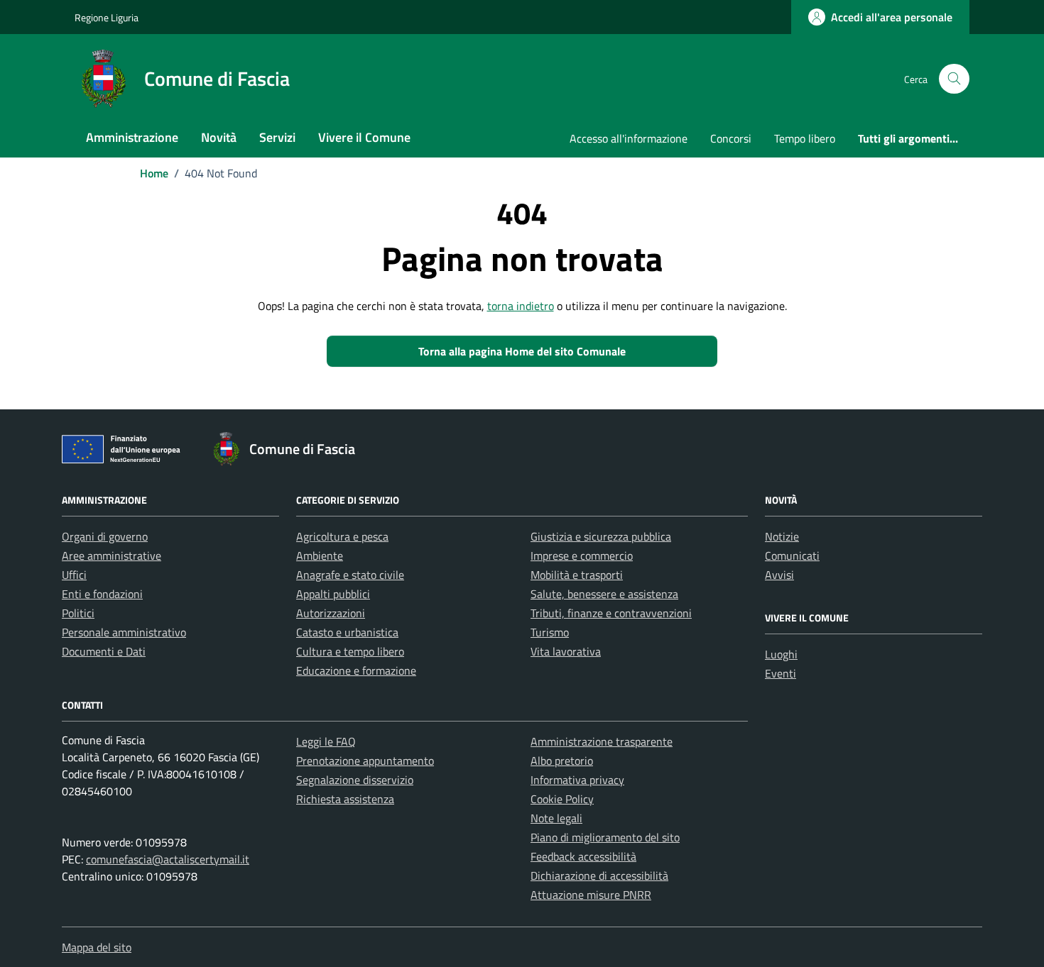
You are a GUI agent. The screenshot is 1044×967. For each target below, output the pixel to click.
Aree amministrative (111, 555)
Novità (218, 137)
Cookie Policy (562, 798)
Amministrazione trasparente (602, 741)
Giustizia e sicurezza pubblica (601, 536)
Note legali (556, 818)
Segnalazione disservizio (354, 779)
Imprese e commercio (582, 555)
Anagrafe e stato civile (350, 574)
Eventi (780, 673)
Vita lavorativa (566, 651)
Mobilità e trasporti (577, 574)
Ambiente (319, 555)
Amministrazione (132, 137)
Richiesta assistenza (345, 798)
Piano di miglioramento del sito (605, 837)
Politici (78, 612)
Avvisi (779, 574)
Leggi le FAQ (326, 741)
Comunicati (792, 555)
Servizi (277, 137)
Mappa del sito (96, 947)
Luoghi (781, 654)
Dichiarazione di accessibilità (599, 875)
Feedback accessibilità (583, 856)
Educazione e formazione (356, 670)
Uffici (74, 574)
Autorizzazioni (330, 612)
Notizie (782, 536)
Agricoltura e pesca (342, 536)
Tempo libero (804, 138)
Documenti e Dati (104, 651)
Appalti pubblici (333, 593)
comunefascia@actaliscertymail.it (167, 859)
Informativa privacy (577, 779)
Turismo (550, 632)
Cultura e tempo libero (350, 651)
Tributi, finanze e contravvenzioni (611, 612)
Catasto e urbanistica (347, 632)
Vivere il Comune (364, 137)
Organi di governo (105, 536)
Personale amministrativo (124, 632)
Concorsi (730, 138)
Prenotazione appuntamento (365, 760)
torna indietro (520, 305)
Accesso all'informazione (628, 138)
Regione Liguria (106, 17)
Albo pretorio (562, 760)
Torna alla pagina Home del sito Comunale (522, 351)
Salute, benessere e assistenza (604, 593)
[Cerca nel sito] (954, 79)
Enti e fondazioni (102, 593)
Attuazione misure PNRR (591, 894)
